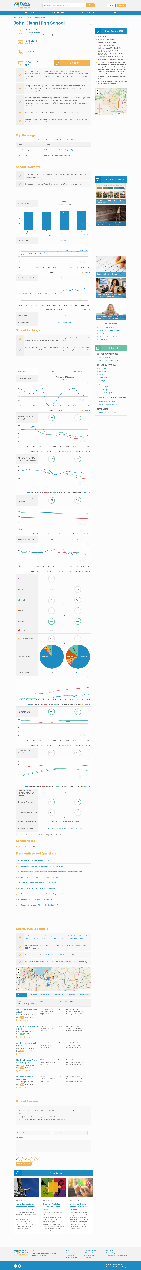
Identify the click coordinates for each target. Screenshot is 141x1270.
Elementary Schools (59, 994)
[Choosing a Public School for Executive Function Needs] (53, 1188)
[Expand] (18, 976)
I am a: (18, 1129)
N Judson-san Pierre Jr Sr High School (26, 1078)
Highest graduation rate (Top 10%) (57, 155)
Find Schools (70, 1255)
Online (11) (102, 381)
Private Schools (84, 994)
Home (68, 1251)
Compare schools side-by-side (108, 360)
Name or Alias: (58, 1129)
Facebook (19, 1266)
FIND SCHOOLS (29, 13)
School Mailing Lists (111, 1253)
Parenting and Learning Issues (110, 330)
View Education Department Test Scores (64, 821)
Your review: (20, 1138)
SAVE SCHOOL (74, 63)
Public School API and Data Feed (116, 1255)
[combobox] (63, 5)
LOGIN (111, 5)
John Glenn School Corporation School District (65, 828)
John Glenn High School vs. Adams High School (58, 936)
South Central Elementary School (61, 962)
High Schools (33, 994)
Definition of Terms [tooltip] (22, 372)
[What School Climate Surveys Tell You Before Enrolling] (80, 1188)
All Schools (21, 995)
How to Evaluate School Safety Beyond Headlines (25, 1205)
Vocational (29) (104, 387)
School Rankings (71, 1257)
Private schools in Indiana (107, 401)
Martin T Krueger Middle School (56, 955)
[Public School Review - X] (15, 1266)
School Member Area (112, 1251)
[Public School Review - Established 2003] (22, 5)
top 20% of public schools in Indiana (59, 139)
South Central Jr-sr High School (74, 945)
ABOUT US (113, 13)
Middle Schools (45, 994)
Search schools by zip (106, 357)
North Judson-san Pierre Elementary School (26, 1061)
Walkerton (29, 32)
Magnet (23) (102, 375)
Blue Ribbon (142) (104, 372)
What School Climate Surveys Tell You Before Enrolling (79, 1207)
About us (69, 1253)
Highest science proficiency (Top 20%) (58, 150)
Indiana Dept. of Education (107, 412)
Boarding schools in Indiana (108, 404)
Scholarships (104, 339)
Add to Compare (24, 1020)
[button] (53, 977)
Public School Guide (90, 1253)
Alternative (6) (103, 390)
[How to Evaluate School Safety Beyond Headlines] (26, 1188)
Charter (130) (103, 378)
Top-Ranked (102, 368)
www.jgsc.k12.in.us (31, 62)
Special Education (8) (106, 384)
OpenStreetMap (86, 990)
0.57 (77, 672)
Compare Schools (89, 1255)
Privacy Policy (121, 1267)
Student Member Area (91, 1251)
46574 (37, 32)
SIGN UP (121, 5)
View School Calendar (65, 322)
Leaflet (79, 990)
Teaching (103, 333)
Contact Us (87, 1257)
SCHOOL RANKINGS (56, 13)
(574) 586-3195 (33, 52)
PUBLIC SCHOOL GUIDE (87, 13)
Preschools (72, 994)
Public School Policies (107, 327)
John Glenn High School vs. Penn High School (66, 938)
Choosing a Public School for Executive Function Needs (52, 1207)
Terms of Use (110, 1267)
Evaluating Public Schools (108, 336)
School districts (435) (105, 393)
